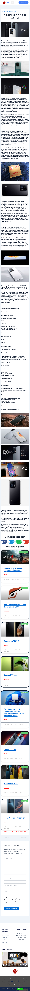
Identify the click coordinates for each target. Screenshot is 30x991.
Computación (6, 935)
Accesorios (5, 937)
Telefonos (5, 940)
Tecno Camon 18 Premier (14, 818)
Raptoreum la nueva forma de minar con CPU (15, 606)
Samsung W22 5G (11, 641)
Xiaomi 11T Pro (10, 750)
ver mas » (6, 574)
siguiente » (23, 831)
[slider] (6, 965)
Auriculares (5, 942)
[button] (8, 3)
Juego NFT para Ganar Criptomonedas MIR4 (13, 569)
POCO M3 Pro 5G (11, 784)
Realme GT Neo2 (11, 675)
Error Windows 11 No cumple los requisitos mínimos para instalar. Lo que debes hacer (14, 712)
